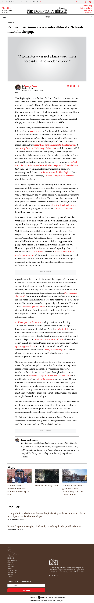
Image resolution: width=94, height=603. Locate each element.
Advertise (17, 2)
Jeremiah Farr (14, 519)
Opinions (10, 23)
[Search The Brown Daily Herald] (91, 16)
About (3, 2)
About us (10, 562)
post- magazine (12, 560)
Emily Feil (12, 529)
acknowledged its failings (33, 306)
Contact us (10, 564)
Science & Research (13, 554)
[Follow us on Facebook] (52, 576)
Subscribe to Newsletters (87, 11)
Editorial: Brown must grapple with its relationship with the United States (73, 490)
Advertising (10, 566)
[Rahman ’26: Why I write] (47, 476)
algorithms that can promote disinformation (55, 144)
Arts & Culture (12, 552)
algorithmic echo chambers (63, 205)
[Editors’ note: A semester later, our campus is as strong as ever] (19, 476)
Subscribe (36, 2)
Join (7, 2)
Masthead (10, 574)
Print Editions (6, 8)
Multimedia (10, 558)
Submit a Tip (87, 6)
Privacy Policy (11, 572)
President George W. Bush (40, 375)
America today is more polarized (59, 175)
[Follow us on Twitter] (49, 576)
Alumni (9, 576)
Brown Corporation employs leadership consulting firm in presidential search (45, 526)
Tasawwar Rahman (31, 86)
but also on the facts (63, 208)
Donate (42, 2)
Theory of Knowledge (53, 349)
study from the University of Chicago (37, 148)
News (9, 548)
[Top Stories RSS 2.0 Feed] (57, 576)
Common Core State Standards (48, 339)
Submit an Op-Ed (86, 8)
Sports (9, 550)
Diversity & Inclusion (26, 2)
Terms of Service (12, 570)
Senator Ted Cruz (62, 375)
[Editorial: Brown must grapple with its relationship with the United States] (74, 476)
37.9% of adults (62, 329)
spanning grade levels (25, 346)
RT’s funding (37, 251)
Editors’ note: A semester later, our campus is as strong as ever (18, 490)
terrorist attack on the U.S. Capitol (54, 172)
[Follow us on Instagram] (54, 576)
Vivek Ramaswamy (45, 379)
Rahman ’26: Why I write (47, 485)
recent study (35, 131)
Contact (11, 2)
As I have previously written (28, 322)
